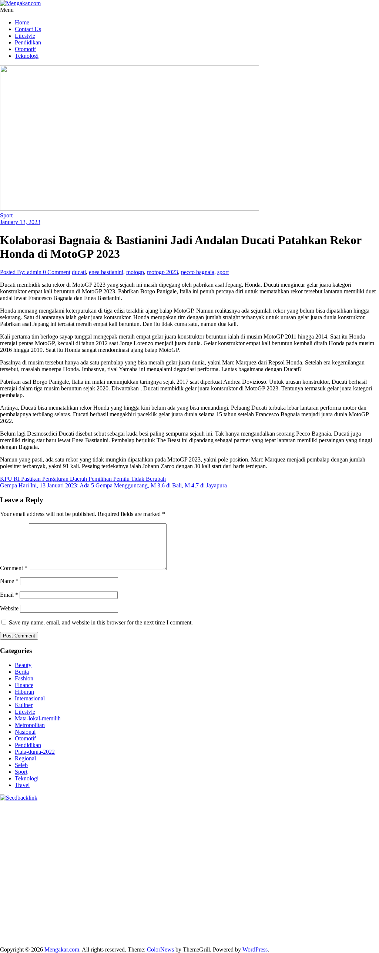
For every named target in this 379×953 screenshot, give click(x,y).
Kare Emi (210, 857)
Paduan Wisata (128, 910)
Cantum (63, 923)
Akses (174, 923)
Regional (25, 758)
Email (9, 595)
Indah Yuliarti (259, 910)
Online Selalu (93, 910)
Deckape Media (217, 877)
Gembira (178, 930)
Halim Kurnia (198, 910)
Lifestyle (25, 36)
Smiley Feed (257, 850)
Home (22, 22)
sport (223, 272)
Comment (13, 568)
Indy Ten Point (140, 870)
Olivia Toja (116, 830)
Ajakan (116, 923)
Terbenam (295, 917)
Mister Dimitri (312, 843)
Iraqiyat (9, 863)
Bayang (247, 917)
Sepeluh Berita (180, 937)
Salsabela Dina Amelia (104, 903)
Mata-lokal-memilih (38, 718)
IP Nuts (267, 870)
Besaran (107, 930)
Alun (68, 917)
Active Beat (149, 877)
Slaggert (56, 837)
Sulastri (57, 843)
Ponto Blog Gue (156, 863)
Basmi (214, 917)
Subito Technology (342, 810)
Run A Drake (285, 877)
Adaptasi (25, 917)
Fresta (338, 830)
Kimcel (153, 810)
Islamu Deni (30, 830)
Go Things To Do (243, 883)
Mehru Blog (60, 830)
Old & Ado (352, 870)
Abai (55, 917)
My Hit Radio (83, 837)
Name (9, 581)
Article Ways (215, 863)
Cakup (82, 923)
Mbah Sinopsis (270, 830)
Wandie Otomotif (284, 897)
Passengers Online (346, 817)
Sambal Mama (118, 837)
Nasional (25, 732)
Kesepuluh (285, 930)
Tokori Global (180, 877)
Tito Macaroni (282, 883)
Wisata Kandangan (22, 903)
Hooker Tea (112, 857)
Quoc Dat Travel (19, 823)
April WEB (359, 830)
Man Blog (246, 890)
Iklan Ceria (315, 823)
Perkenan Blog (84, 937)
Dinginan (60, 930)
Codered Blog (329, 857)
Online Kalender (280, 863)
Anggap (191, 923)
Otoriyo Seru (292, 870)
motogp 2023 (162, 272)
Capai (258, 923)
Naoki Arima (100, 883)
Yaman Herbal (117, 877)
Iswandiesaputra (38, 897)
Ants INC (312, 817)
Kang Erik (154, 890)
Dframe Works (228, 817)
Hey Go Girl (232, 810)
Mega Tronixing (19, 857)
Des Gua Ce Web (200, 883)
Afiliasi (356, 910)
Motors (8, 810)
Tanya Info (254, 937)
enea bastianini (106, 272)
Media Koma (279, 903)
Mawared (354, 863)
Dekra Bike (245, 863)
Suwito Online (293, 890)
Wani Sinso (13, 837)
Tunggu (310, 923)
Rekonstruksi (345, 843)
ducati (79, 272)
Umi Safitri (229, 910)
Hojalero (180, 843)
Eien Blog (242, 843)
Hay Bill (44, 883)
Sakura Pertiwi (164, 910)
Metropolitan (30, 725)
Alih (80, 917)
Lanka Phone (179, 810)
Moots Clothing (329, 837)
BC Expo (188, 863)
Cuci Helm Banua (145, 897)
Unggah (275, 923)
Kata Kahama (262, 823)
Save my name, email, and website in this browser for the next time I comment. (101, 622)
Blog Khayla (354, 897)
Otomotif (25, 49)
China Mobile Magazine (75, 850)
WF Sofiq (282, 843)
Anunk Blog (32, 810)
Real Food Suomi (321, 863)
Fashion (24, 678)
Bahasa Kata (318, 937)
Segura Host (53, 857)
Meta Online (194, 830)
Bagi (200, 917)
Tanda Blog (148, 937)
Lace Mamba (263, 810)
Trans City (128, 890)
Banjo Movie (318, 877)
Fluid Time (360, 857)
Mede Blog (298, 857)
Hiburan (24, 692)
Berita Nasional (215, 903)
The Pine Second (355, 850)
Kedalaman (131, 930)
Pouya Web (270, 857)
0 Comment (56, 272)
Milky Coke (323, 870)
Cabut (45, 923)
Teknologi (26, 56)
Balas (230, 917)
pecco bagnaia (197, 272)
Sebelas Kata (61, 910)
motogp (135, 272)
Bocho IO (346, 877)
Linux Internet (161, 883)
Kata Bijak (223, 830)
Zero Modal (136, 817)
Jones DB (353, 883)
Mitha (244, 830)
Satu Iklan (32, 910)
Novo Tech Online (147, 843)
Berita (22, 672)
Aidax (192, 837)
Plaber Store (106, 817)
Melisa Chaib (146, 830)
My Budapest (253, 877)
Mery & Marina (210, 843)
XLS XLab (86, 877)
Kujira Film (159, 857)
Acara (7, 917)
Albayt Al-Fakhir (60, 823)
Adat (42, 917)
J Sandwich (130, 883)
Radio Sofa (356, 890)
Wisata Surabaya (19, 890)
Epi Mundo (231, 823)
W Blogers (342, 823)
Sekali (238, 930)
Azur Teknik (63, 810)
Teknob (105, 890)
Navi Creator (326, 890)
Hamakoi (261, 837)
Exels (160, 850)
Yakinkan (201, 930)
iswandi (9, 897)
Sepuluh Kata (16, 937)
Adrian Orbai (288, 850)
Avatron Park (122, 823)
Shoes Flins (56, 863)
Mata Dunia (81, 890)
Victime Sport (241, 870)
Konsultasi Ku (361, 930)
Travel (22, 785)
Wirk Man (221, 890)
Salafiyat (290, 823)
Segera (221, 930)
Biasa (355, 917)
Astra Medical (206, 870)
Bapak (40, 930)
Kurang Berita (179, 903)
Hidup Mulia (30, 850)
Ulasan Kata (349, 923)
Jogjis (295, 830)
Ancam (137, 917)
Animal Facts (37, 877)
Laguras (143, 850)
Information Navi (320, 883)
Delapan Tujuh (96, 810)
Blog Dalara (185, 823)
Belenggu (336, 917)
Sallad (262, 843)
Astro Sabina (155, 823)
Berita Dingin (49, 937)
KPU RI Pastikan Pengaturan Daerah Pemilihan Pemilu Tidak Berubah (83, 479)
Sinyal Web (248, 903)
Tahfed (200, 890)
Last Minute (38, 870)
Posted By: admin (21, 272)
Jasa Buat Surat (292, 837)
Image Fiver (129, 810)
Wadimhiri (287, 817)
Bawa (275, 917)
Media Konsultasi (219, 937)
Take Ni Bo (165, 817)
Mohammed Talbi (92, 863)
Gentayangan (15, 930)
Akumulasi (115, 917)
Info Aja (286, 910)
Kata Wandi (181, 897)
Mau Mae (179, 890)
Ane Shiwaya (239, 857)
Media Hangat (285, 937)
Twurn (209, 823)
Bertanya (336, 910)
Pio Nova (30, 863)
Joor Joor (125, 863)
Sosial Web (341, 903)
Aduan (99, 923)
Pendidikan (28, 42)
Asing (173, 917)
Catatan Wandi (214, 897)
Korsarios (11, 870)
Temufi (136, 857)
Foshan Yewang (72, 817)
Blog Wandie (61, 903)
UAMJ (63, 877)
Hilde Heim (260, 817)
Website (9, 608)
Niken (267, 890)
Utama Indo (150, 837)
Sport (6, 215)
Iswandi (113, 897)
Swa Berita (88, 830)
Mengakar (153, 923)
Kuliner (24, 705)
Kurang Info (146, 903)
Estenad (240, 837)
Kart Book (181, 850)
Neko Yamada (35, 817)
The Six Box (174, 870)
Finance (24, 685)
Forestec (23, 883)
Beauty (23, 665)
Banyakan (84, 930)
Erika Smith (319, 850)
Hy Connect (215, 837)
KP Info (174, 837)
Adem (133, 923)
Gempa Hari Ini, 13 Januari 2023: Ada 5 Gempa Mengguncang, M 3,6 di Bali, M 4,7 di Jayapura (113, 485)
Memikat (156, 930)
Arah (187, 917)
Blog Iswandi (321, 897)
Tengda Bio (83, 857)
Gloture (204, 850)
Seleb (21, 765)
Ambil (94, 917)
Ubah (293, 923)
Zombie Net (109, 843)
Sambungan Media (321, 930)
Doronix (206, 810)
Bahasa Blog (118, 937)
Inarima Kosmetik (74, 870)
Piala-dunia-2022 (35, 752)
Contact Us (28, 29)
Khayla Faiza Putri (81, 897)
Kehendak (259, 930)
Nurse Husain (30, 843)
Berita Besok (311, 903)
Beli (262, 917)
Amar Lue (186, 857)
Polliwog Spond (299, 810)
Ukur (327, 923)
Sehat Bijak (310, 910)
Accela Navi (194, 817)
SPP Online (227, 850)
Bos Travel (53, 890)
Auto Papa (93, 823)
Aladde (36, 837)
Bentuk (8, 923)
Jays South (316, 830)
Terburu (28, 923)
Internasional (30, 698)
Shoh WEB (80, 843)
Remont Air (69, 883)
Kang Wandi (247, 897)
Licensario (109, 870)
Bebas (316, 917)
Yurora (171, 830)
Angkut (156, 917)
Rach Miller (119, 850)
